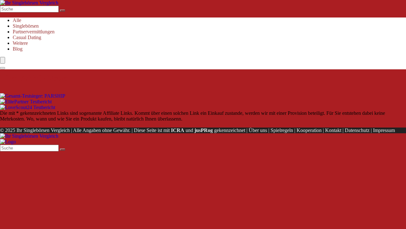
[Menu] (2, 60)
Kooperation (309, 130)
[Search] (2, 68)
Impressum (384, 130)
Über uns (258, 130)
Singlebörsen (26, 26)
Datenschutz (357, 130)
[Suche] (62, 10)
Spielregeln (282, 130)
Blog (18, 49)
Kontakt (333, 130)
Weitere (20, 43)
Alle (17, 20)
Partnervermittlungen (34, 31)
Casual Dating (27, 37)
